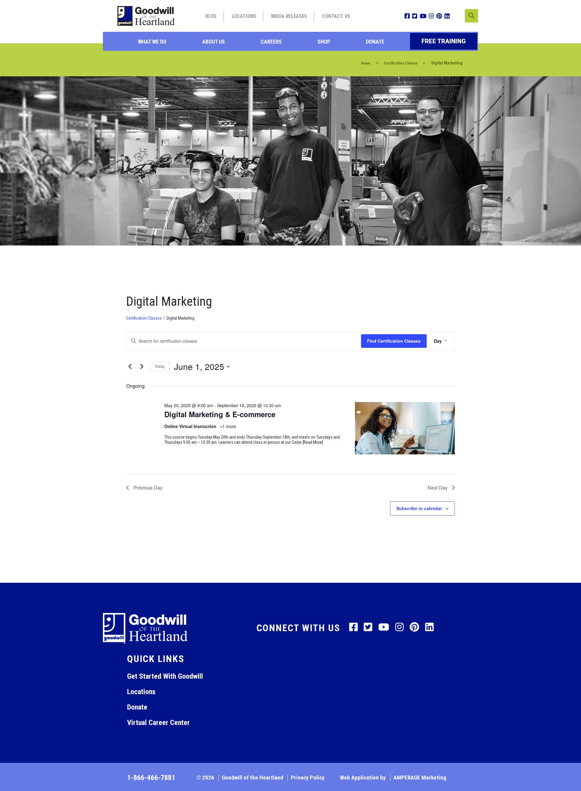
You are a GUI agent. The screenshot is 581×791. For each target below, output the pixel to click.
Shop (323, 41)
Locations (244, 16)
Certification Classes (144, 318)
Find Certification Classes (394, 341)
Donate (375, 41)
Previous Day (147, 487)
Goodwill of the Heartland (252, 777)
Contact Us (336, 16)
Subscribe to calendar (419, 508)
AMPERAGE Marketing (419, 777)
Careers (271, 41)
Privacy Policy (308, 777)
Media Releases (289, 16)
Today (160, 366)
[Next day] (141, 366)
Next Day (438, 487)
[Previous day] (129, 366)
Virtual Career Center (158, 722)
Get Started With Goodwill (165, 676)
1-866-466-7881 (151, 777)
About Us (213, 41)
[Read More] (313, 442)
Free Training (444, 41)
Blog (211, 16)
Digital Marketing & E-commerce (219, 414)
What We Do (152, 41)
